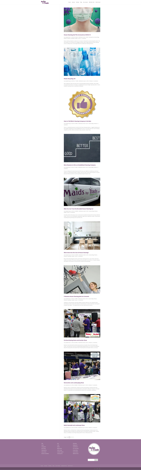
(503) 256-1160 (91, 2)
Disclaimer (75, 443)
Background (75, 445)
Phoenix (65, 38)
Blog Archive (59, 448)
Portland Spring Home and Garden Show (75, 340)
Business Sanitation (45, 453)
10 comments (80, 300)
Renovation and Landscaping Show (74, 383)
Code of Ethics (75, 451)
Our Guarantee (75, 448)
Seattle (76, 38)
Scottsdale (73, 38)
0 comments (95, 81)
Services (73, 2)
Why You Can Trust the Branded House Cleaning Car (78, 209)
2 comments (84, 38)
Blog (81, 2)
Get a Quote (85, 2)
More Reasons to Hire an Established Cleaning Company (80, 165)
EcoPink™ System (60, 451)
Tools (58, 445)
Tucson (79, 38)
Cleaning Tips (91, 37)
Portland (68, 38)
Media (58, 446)
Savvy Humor (44, 451)
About (43, 445)
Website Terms (75, 453)
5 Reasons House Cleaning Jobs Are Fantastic (76, 296)
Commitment (75, 446)
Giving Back (44, 446)
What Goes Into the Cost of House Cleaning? (76, 252)
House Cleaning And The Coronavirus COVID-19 (77, 35)
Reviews (77, 2)
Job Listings (44, 448)
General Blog (96, 37)
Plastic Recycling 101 (70, 78)
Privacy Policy (75, 450)
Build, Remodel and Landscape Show (74, 425)
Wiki (42, 443)
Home (69, 2)
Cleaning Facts (60, 453)
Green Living (59, 450)
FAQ (58, 443)
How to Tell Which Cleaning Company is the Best (77, 121)
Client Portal (98, 2)
